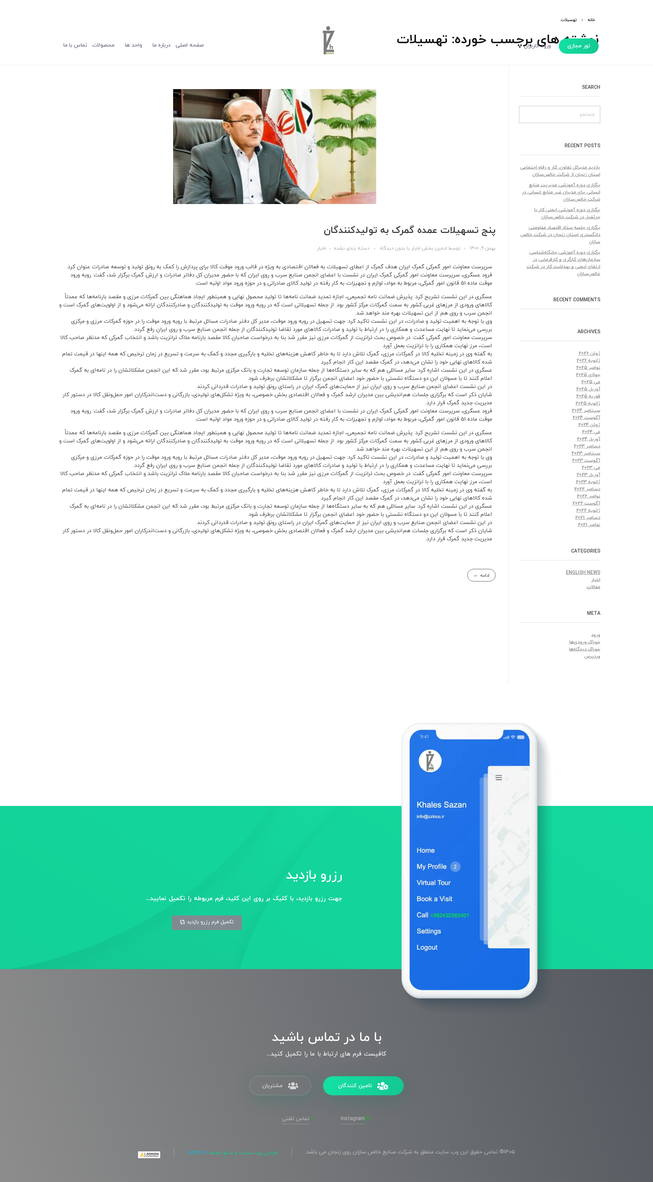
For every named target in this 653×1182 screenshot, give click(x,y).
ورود (595, 635)
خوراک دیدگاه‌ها (584, 649)
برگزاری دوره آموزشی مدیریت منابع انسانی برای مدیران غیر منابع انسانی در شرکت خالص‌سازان (561, 192)
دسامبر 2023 (587, 446)
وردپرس (592, 656)
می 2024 (591, 432)
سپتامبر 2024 (586, 410)
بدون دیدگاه (392, 248)
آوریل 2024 (588, 439)
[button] (207, 922)
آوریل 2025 (588, 389)
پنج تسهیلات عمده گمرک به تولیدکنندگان (410, 230)
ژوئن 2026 (589, 353)
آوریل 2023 (588, 475)
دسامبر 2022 (587, 489)
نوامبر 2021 (589, 525)
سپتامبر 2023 (585, 453)
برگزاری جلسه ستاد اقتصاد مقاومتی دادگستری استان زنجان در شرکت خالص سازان (560, 234)
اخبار (321, 248)
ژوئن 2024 (589, 425)
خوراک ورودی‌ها (584, 642)
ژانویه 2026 (588, 360)
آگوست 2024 (586, 418)
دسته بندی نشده (351, 248)
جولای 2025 (588, 375)
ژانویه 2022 (588, 510)
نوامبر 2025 (588, 368)
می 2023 (591, 468)
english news (583, 573)
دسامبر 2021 (587, 517)
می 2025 (590, 382)
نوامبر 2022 (588, 496)
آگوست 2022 (586, 503)
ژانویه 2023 (588, 482)
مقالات (593, 587)
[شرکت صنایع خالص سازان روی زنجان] (328, 44)
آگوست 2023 (586, 460)
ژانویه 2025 (587, 403)
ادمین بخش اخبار (428, 248)
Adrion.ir (197, 1152)
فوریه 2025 (588, 396)
